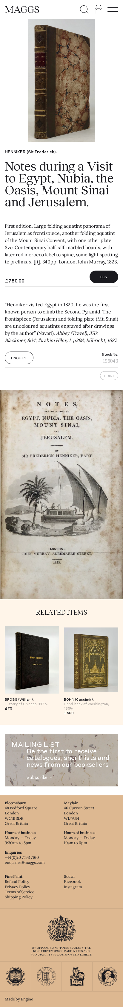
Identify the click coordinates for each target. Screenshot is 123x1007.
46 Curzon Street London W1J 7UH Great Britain (79, 815)
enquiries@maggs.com (25, 862)
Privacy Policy (17, 886)
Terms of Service (19, 891)
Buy (104, 276)
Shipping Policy (19, 897)
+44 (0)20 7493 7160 (22, 857)
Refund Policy (17, 881)
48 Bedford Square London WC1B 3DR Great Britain (21, 815)
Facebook (72, 881)
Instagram (73, 886)
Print (109, 375)
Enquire (19, 357)
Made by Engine (19, 999)
